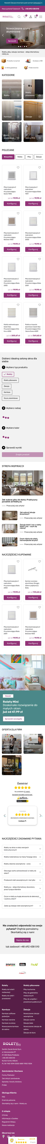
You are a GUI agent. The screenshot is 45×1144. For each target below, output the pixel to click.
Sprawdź (12, 41)
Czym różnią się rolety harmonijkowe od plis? (29, 539)
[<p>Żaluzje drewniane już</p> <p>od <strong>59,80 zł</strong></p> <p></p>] (20, 46)
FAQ (3, 1097)
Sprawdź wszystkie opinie (22, 795)
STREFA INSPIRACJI (13, 466)
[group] (22, 815)
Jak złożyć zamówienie (11, 1078)
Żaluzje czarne (29, 1020)
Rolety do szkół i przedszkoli (8, 997)
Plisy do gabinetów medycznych (31, 994)
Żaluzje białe (28, 1023)
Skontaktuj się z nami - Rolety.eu (14, 1104)
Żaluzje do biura (30, 1033)
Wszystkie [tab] (8, 157)
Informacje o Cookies (10, 1119)
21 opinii (27, 791)
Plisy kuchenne (29, 989)
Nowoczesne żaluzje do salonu (33, 1027)
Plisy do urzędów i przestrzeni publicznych (33, 1000)
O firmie (5, 1115)
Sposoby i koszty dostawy (12, 1082)
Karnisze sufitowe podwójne (8, 1015)
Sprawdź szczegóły (13, 719)
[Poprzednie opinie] (4, 815)
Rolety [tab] (20, 157)
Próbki (4, 1085)
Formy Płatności (8, 1075)
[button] (19, 17)
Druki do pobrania (8, 1100)
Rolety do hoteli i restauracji (8, 990)
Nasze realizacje (8, 1125)
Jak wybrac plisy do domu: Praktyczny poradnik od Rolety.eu (19, 501)
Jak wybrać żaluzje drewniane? (27, 513)
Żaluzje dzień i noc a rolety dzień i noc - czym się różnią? (30, 526)
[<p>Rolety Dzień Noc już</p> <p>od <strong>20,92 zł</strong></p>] (18, 46)
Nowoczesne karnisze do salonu (10, 1027)
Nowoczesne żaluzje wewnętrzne (31, 1015)
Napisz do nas (22, 940)
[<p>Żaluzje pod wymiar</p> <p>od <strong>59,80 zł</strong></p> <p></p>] (24, 46)
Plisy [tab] (29, 157)
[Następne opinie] (40, 815)
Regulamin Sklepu (8, 1122)
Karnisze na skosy (8, 1023)
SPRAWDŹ (37, 3)
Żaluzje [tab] (39, 157)
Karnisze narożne (8, 1020)
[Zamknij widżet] (3, 1136)
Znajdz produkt (22, 454)
